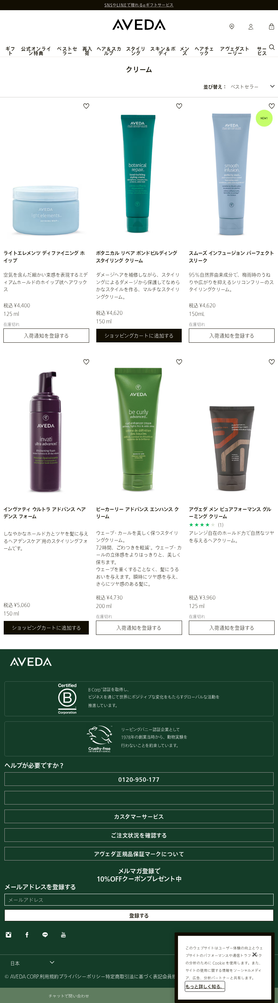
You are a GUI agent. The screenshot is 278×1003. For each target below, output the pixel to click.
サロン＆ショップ (232, 26)
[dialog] (272, 46)
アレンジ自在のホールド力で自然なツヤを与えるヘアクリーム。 (231, 536)
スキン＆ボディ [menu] (163, 51)
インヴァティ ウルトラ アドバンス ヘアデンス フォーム (44, 512)
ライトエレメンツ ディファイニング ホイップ (44, 256)
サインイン (251, 27)
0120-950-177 (139, 779)
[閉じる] (254, 954)
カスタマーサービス (139, 816)
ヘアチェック (204, 51)
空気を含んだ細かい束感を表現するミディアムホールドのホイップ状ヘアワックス (45, 281)
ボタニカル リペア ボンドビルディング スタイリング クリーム (136, 256)
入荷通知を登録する (46, 335)
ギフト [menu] (10, 51)
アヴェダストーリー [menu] (235, 51)
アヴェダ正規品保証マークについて (139, 853)
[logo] (139, 24)
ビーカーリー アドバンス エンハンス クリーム (137, 512)
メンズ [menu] (185, 51)
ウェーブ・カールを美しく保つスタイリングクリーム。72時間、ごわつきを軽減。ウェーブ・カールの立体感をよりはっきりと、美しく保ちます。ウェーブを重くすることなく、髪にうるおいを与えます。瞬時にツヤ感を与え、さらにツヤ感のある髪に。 (139, 558)
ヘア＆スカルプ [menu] (109, 51)
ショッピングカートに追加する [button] (139, 335)
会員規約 (171, 976)
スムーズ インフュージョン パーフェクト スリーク (231, 256)
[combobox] (252, 87)
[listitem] (46, 225)
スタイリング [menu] (136, 51)
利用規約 (49, 976)
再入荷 (87, 51)
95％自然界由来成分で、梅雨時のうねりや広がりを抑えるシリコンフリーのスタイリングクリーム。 (231, 281)
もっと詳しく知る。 (204, 986)
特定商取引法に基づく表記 (133, 976)
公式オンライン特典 (36, 51)
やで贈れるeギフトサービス (139, 4)
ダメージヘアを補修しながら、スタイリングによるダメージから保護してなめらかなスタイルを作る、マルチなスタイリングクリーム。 (138, 285)
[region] (225, 967)
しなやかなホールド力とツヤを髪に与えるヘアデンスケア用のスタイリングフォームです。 (45, 540)
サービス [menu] (262, 51)
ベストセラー (67, 51)
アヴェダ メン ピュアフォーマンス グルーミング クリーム (230, 512)
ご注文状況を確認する (139, 835)
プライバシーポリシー (82, 976)
